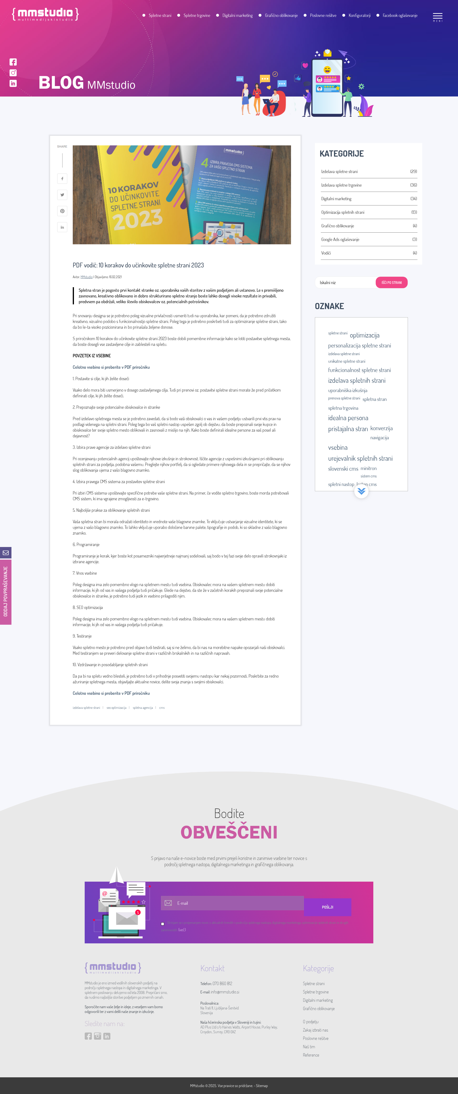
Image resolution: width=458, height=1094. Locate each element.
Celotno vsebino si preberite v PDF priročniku (111, 367)
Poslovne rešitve (315, 1038)
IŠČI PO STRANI (392, 283)
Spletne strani (314, 983)
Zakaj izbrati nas (315, 1030)
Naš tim (309, 1046)
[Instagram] (13, 72)
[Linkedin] (13, 83)
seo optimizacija (116, 707)
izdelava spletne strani (86, 707)
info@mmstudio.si (225, 991)
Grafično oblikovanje (319, 1008)
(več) (182, 929)
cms (162, 707)
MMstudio (87, 277)
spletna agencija (143, 707)
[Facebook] (13, 61)
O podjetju (311, 1021)
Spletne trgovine (316, 991)
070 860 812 (222, 983)
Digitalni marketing (318, 1000)
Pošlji (327, 907)
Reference (311, 1055)
